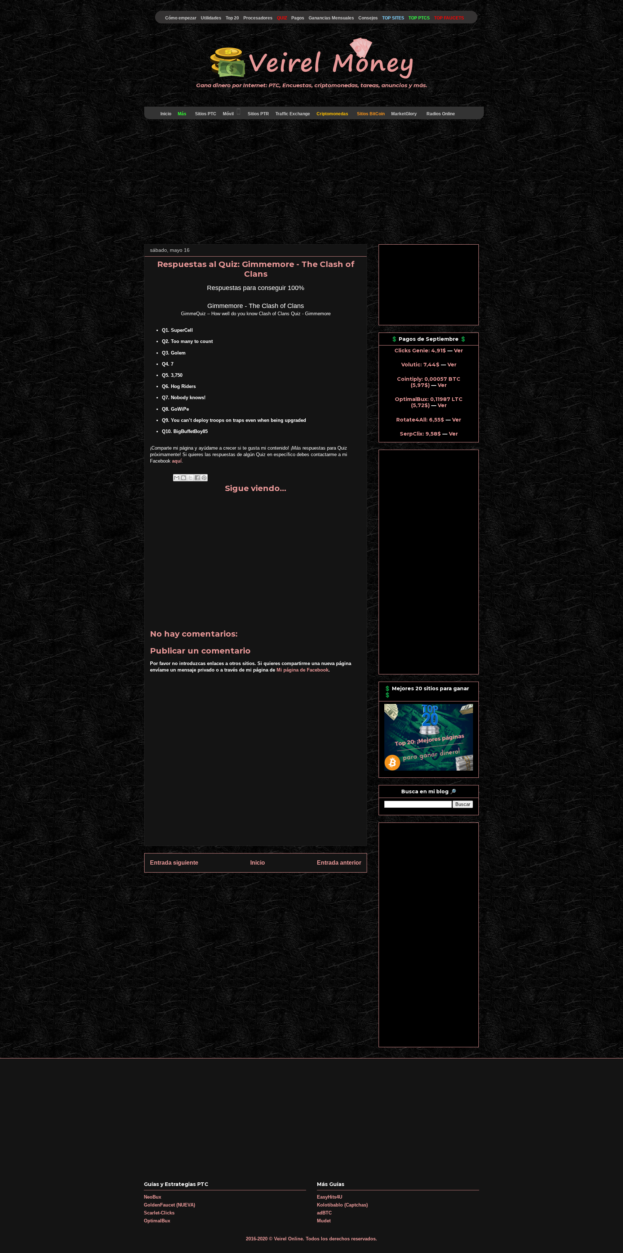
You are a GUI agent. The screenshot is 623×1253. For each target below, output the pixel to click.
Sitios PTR (258, 113)
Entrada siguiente (174, 863)
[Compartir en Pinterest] (204, 477)
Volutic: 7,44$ (420, 364)
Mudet (324, 1220)
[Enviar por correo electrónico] (176, 477)
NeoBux (152, 1197)
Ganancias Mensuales (331, 18)
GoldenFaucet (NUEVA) (169, 1205)
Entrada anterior (339, 863)
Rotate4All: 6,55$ (420, 419)
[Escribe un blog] (183, 477)
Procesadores (258, 18)
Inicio (165, 113)
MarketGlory (404, 113)
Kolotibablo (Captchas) (342, 1205)
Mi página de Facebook (302, 670)
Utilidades (211, 18)
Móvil (228, 113)
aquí (177, 461)
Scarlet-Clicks (159, 1213)
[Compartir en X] (190, 477)
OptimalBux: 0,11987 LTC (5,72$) (429, 402)
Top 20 (232, 18)
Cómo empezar (180, 18)
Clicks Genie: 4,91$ (420, 350)
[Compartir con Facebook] (197, 477)
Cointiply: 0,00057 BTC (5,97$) (428, 382)
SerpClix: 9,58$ (420, 434)
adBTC (324, 1213)
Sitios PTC (205, 113)
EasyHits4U (329, 1197)
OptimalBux (157, 1220)
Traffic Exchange (292, 113)
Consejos (368, 18)
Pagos (297, 18)
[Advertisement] (311, 183)
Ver (458, 350)
